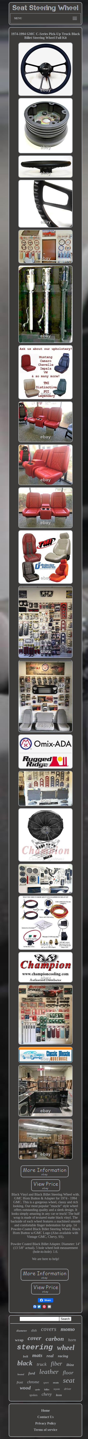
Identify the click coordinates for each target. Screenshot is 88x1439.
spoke (37, 1389)
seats (56, 1382)
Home (45, 1410)
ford (31, 1373)
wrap (19, 1340)
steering (35, 1347)
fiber (56, 1363)
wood (25, 1388)
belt (25, 1356)
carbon (55, 1338)
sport (46, 1382)
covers (48, 1329)
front (20, 1382)
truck (42, 1364)
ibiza (70, 1365)
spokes (33, 1395)
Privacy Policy (45, 1423)
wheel (65, 1347)
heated (21, 1374)
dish (34, 1330)
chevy (47, 1394)
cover (34, 1337)
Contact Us (45, 1417)
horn (72, 1340)
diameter (21, 1330)
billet (46, 1389)
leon (59, 1395)
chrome (33, 1382)
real (50, 1355)
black (24, 1363)
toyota (57, 1389)
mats (37, 1355)
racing (63, 1356)
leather (49, 1371)
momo (68, 1329)
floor (68, 1372)
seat (69, 1380)
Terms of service (45, 1430)
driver (67, 1389)
